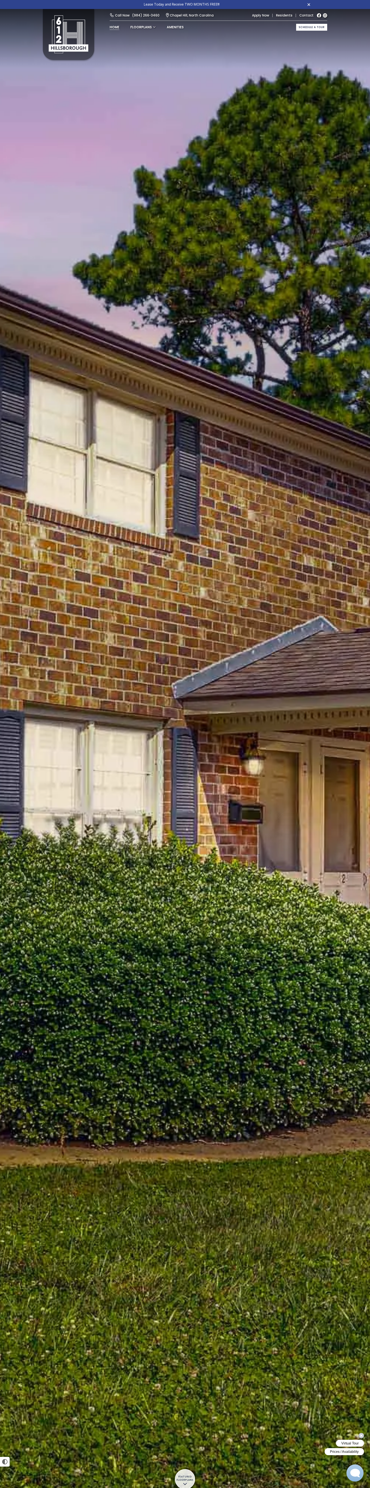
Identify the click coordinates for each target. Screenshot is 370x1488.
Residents (284, 15)
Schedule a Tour (312, 27)
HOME (114, 27)
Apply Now (260, 15)
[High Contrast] (5, 1462)
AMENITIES (175, 27)
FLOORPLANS (141, 27)
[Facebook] (319, 15)
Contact (306, 15)
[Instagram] (325, 15)
